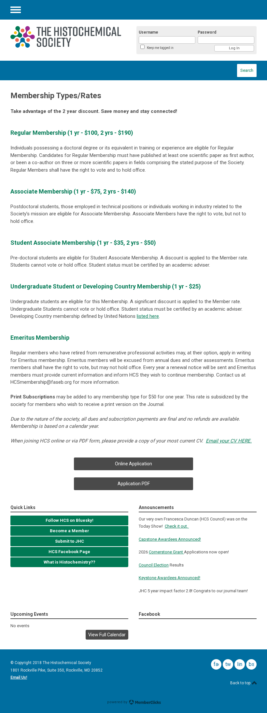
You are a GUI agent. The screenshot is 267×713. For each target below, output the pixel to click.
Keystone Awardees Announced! (169, 577)
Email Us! (18, 677)
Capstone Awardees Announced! (170, 539)
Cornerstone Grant (166, 552)
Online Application (133, 463)
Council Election (154, 565)
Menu (15, 9)
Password (207, 32)
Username (148, 32)
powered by (117, 702)
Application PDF (134, 483)
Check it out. (177, 526)
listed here (148, 316)
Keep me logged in (160, 48)
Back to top (240, 683)
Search (246, 70)
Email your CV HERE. (229, 441)
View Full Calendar (107, 634)
